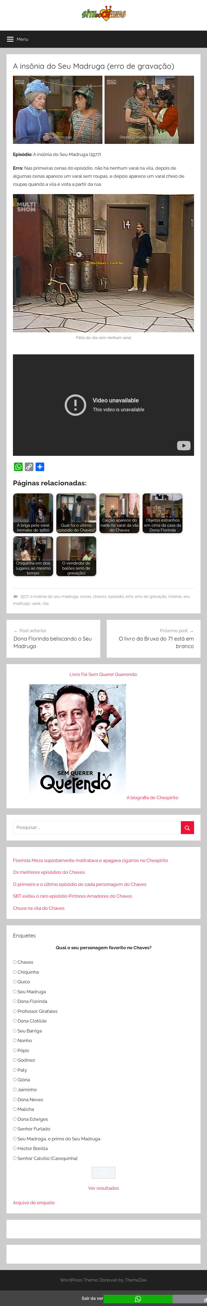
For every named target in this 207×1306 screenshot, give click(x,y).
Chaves (25, 962)
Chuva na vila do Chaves (38, 908)
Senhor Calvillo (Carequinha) (48, 1158)
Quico (24, 981)
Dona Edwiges (33, 1119)
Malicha (26, 1109)
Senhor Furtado (34, 1129)
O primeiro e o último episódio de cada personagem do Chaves (79, 884)
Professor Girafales (37, 1011)
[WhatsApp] (18, 467)
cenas (85, 596)
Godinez (26, 1060)
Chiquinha (28, 972)
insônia (174, 596)
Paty (22, 1070)
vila (45, 603)
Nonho (25, 1040)
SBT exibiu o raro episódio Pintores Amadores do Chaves (72, 896)
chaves (99, 596)
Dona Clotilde (32, 1021)
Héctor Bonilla (33, 1148)
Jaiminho (27, 1089)
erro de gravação (151, 596)
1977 (24, 596)
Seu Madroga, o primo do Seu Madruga (59, 1138)
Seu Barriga (30, 1031)
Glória (24, 1079)
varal (36, 603)
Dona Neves (30, 1099)
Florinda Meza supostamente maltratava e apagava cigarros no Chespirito (90, 860)
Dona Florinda (32, 1001)
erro (129, 596)
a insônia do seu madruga (54, 596)
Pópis (23, 1050)
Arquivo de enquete (34, 1202)
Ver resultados (103, 1188)
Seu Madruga (32, 991)
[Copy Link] (29, 467)
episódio (116, 596)
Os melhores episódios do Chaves (49, 872)
